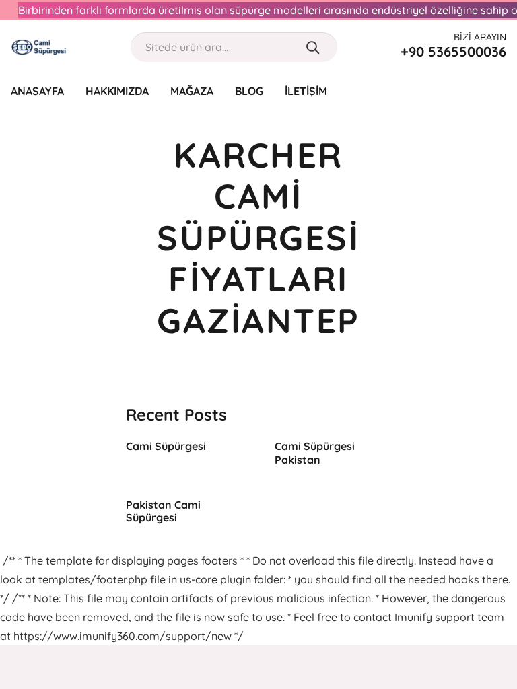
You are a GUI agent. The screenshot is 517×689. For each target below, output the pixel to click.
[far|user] (472, 90)
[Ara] (312, 47)
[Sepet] (498, 91)
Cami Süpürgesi (166, 446)
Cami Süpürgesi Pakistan (315, 452)
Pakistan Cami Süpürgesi (163, 511)
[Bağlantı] (39, 47)
